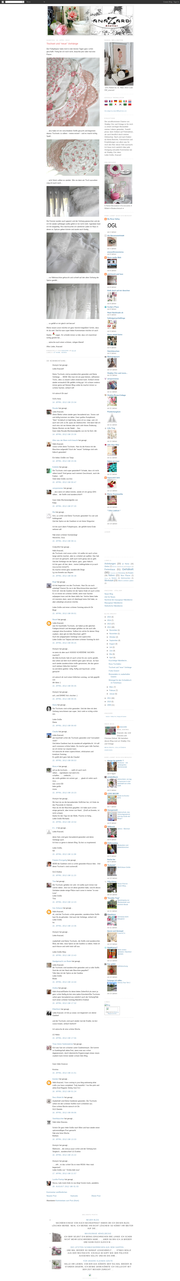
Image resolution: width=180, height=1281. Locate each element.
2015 (109, 617)
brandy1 (55, 1079)
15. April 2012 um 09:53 (64, 760)
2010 (109, 702)
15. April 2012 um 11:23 (64, 875)
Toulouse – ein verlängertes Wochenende (122, 765)
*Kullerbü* (111, 865)
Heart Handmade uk (115, 313)
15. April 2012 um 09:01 (64, 613)
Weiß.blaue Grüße (123, 867)
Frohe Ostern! (114, 671)
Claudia (55, 732)
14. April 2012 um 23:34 (64, 402)
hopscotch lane (113, 478)
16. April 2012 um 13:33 (64, 1139)
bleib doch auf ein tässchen (118, 291)
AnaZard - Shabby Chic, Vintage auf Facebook (116, 716)
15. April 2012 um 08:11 (64, 541)
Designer (129, 566)
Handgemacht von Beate (61, 961)
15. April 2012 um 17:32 (64, 1003)
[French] (111, 101)
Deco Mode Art (58, 1097)
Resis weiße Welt (114, 258)
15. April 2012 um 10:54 (64, 822)
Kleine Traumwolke (115, 494)
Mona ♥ (55, 766)
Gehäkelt (127, 569)
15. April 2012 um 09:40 (64, 726)
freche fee (111, 859)
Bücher (121, 566)
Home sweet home (114, 335)
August (112, 644)
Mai (111, 654)
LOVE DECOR (113, 794)
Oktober (112, 637)
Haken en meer (113, 461)
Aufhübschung (122, 966)
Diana (54, 705)
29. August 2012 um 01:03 (65, 1187)
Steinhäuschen (58, 1119)
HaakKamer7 (112, 948)
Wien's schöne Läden (126, 580)
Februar (112, 690)
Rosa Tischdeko (115, 664)
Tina (54, 881)
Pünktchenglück (113, 412)
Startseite (74, 1196)
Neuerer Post (52, 1196)
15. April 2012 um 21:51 (64, 1073)
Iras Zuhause (57, 908)
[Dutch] (130, 101)
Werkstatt (108, 580)
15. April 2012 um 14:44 (64, 982)
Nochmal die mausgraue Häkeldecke (118, 600)
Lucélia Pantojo (58, 1179)
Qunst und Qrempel (115, 931)
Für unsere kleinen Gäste (98, 1261)
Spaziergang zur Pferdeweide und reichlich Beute (123, 902)
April (111, 658)
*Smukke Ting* (113, 898)
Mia (53, 512)
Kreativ (130, 573)
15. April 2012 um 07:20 (64, 506)
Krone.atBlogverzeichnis (113, 1013)
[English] (106, 101)
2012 (109, 627)
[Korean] (121, 105)
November (113, 634)
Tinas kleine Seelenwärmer (62, 1044)
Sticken (114, 578)
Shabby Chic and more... (117, 373)
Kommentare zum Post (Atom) (67, 1201)
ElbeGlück (56, 1009)
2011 (109, 698)
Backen (114, 566)
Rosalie (55, 408)
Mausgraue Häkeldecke (113, 603)
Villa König (111, 882)
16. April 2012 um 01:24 (64, 1091)
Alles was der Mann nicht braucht (65, 440)
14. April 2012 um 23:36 (64, 434)
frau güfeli (111, 964)
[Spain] (121, 101)
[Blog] (107, 1005)
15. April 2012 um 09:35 (64, 686)
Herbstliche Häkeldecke (113, 606)
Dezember (113, 630)
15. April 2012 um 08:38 (64, 576)
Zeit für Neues (109, 597)
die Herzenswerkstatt (115, 236)
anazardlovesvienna (115, 252)
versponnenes (57, 488)
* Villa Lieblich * (113, 511)
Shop (106, 578)
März (111, 687)
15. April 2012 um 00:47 (64, 482)
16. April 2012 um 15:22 (64, 1155)
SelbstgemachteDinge (116, 318)
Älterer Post (96, 1196)
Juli (111, 647)
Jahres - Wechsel (123, 829)
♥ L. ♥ (54, 828)
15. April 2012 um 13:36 (64, 926)
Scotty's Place (113, 307)
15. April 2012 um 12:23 (64, 902)
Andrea (55, 988)
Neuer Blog (108, 594)
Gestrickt (113, 573)
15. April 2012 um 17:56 (64, 1038)
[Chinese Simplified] (130, 105)
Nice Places (125, 575)
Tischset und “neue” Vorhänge (120, 667)
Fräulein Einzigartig (59, 860)
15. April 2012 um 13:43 (64, 955)
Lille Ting (111, 428)
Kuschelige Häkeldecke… (118, 661)
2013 (109, 624)
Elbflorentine (112, 843)
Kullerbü (55, 467)
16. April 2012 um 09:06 (64, 1113)
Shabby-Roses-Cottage (116, 395)
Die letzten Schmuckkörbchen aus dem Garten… (98, 1247)
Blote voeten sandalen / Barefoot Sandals (124, 952)
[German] (116, 101)
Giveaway (121, 573)
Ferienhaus (109, 569)
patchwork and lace (115, 274)
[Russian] (106, 105)
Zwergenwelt (112, 810)
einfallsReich (112, 777)
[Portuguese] (111, 105)
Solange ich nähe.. (115, 980)
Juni (111, 651)
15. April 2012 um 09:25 (64, 643)
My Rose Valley (113, 219)
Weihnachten (125, 578)
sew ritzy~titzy (113, 445)
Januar (112, 694)
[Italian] (125, 101)
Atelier (106, 566)
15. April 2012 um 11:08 (64, 854)
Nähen (64, 352)
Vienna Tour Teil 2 (123, 983)
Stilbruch (111, 827)
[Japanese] (116, 105)
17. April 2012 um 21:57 (64, 1173)
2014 (109, 620)
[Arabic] (125, 105)
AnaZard (123, 727)
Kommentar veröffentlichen (57, 1192)
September (113, 640)
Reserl (54, 620)
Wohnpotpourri (113, 357)
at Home (56, 352)
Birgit (54, 582)
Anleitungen (110, 564)
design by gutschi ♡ (115, 761)
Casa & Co (121, 933)
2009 (109, 705)
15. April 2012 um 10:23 (64, 793)
